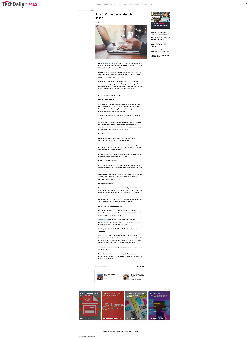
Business (105, 318)
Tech (109, 318)
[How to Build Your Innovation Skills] (159, 305)
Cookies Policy (120, 331)
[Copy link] (145, 266)
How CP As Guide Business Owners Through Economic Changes (158, 44)
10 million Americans (109, 63)
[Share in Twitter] (140, 266)
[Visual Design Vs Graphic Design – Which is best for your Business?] (136, 305)
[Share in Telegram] (143, 266)
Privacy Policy (128, 331)
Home (80, 10)
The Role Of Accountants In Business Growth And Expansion (160, 33)
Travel (106, 278)
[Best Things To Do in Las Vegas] (108, 276)
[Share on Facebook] (138, 266)
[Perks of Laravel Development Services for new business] (113, 305)
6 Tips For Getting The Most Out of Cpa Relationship (160, 55)
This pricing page (103, 219)
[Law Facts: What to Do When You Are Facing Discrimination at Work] (134, 276)
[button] (246, 4)
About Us (104, 331)
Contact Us (135, 331)
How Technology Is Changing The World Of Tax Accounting (160, 38)
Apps (82, 318)
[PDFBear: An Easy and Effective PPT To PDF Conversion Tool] (90, 305)
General (132, 279)
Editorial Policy (111, 331)
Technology (97, 22)
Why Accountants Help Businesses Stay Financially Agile (160, 50)
